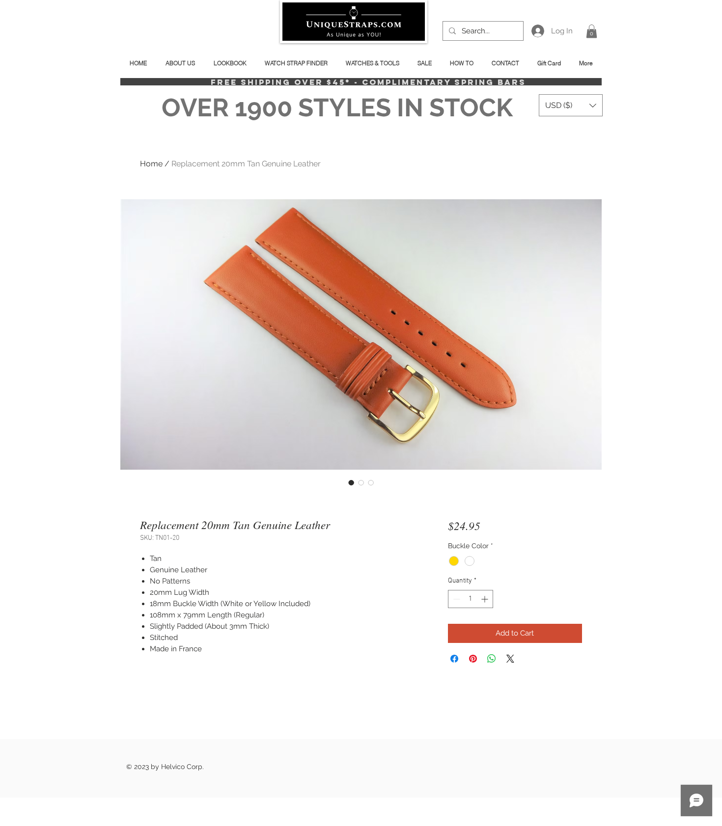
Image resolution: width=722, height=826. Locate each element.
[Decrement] (455, 599)
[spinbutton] (470, 599)
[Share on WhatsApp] (492, 659)
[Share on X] (510, 659)
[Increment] (485, 599)
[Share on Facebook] (454, 659)
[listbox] (571, 105)
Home (151, 163)
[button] (591, 31)
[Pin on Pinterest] (473, 659)
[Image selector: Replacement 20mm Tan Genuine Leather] (351, 482)
